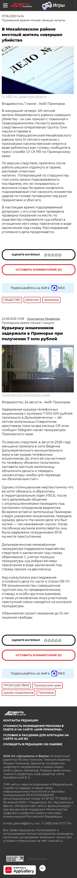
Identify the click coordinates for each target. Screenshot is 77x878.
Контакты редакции (20, 720)
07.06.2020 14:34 (13, 16)
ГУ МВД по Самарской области (24, 96)
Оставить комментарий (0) (39, 269)
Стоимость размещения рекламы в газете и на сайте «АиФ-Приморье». (33, 727)
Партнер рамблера (37, 859)
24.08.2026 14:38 (13, 319)
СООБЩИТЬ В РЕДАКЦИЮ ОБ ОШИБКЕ (32, 744)
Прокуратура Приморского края (26, 395)
